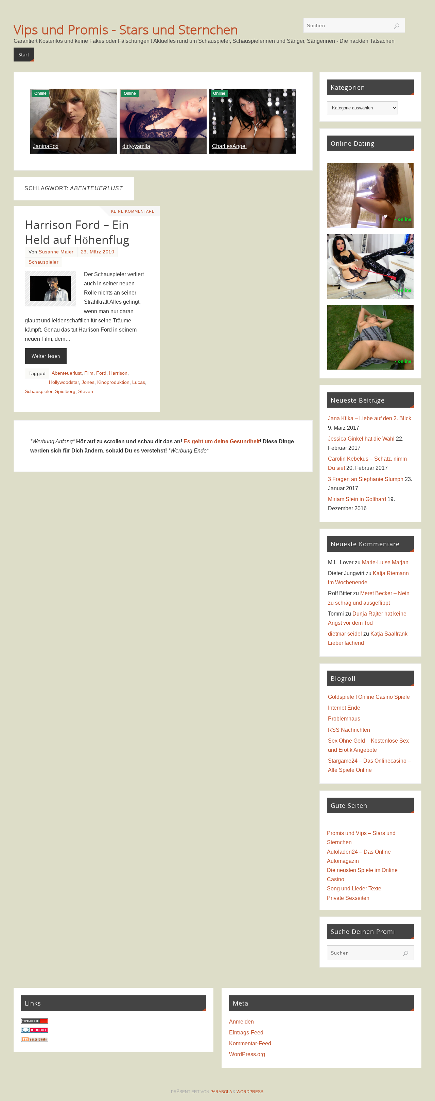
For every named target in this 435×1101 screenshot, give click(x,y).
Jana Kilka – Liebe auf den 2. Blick (369, 418)
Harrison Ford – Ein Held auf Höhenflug (77, 232)
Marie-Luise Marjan (385, 562)
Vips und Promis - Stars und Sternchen (126, 29)
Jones (88, 382)
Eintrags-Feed (246, 1032)
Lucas (138, 382)
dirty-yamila (136, 146)
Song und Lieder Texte (354, 888)
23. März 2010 (98, 251)
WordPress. (250, 1091)
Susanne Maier (56, 251)
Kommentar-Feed (250, 1043)
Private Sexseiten (348, 898)
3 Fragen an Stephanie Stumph (365, 479)
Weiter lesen (46, 356)
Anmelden (241, 1022)
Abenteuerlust (67, 373)
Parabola (221, 1091)
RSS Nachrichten (349, 730)
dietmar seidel (345, 634)
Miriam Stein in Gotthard (357, 499)
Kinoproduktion (113, 382)
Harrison (118, 373)
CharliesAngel (229, 146)
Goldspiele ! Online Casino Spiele (369, 697)
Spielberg (65, 391)
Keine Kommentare (133, 211)
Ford (101, 373)
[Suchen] (396, 26)
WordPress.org (247, 1054)
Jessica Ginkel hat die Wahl (361, 439)
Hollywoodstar (64, 382)
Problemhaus (344, 719)
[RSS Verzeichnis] (34, 1040)
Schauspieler (43, 262)
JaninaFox (45, 146)
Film (88, 373)
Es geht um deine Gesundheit (222, 441)
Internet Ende (344, 708)
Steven (85, 391)
